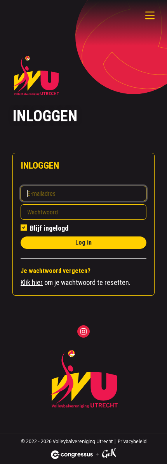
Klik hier (32, 282)
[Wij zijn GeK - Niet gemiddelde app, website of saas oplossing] (109, 454)
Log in (83, 242)
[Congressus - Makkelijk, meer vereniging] (72, 454)
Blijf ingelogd (49, 228)
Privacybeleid (132, 441)
